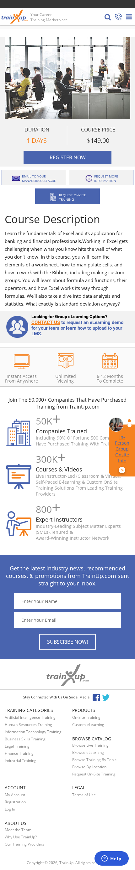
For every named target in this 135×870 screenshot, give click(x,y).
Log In (10, 809)
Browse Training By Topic (94, 759)
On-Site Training (86, 717)
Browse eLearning (88, 752)
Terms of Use (84, 794)
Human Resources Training (28, 724)
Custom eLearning (88, 724)
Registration (15, 802)
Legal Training (17, 746)
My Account (15, 794)
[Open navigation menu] (129, 16)
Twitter (107, 697)
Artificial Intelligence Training (30, 717)
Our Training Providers (24, 844)
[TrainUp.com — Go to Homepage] (15, 16)
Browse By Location (89, 767)
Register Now (68, 157)
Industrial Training (20, 760)
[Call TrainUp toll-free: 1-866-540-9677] (118, 17)
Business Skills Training (25, 739)
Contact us (45, 322)
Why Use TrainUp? (21, 837)
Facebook (96, 697)
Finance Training (19, 753)
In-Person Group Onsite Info (122, 453)
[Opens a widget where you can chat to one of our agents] (111, 859)
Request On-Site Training (94, 774)
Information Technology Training (33, 731)
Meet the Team (18, 829)
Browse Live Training (90, 745)
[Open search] (108, 16)
